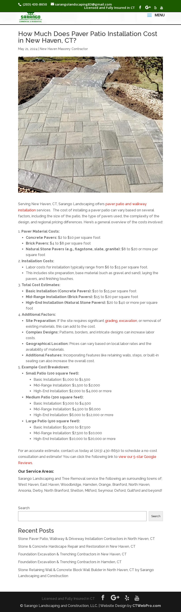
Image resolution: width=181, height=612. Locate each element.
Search (24, 508)
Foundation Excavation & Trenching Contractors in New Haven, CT (72, 554)
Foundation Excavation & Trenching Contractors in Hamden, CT (70, 562)
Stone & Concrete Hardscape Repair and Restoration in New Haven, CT (77, 546)
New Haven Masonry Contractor (64, 49)
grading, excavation (121, 321)
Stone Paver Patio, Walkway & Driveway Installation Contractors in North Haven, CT (86, 539)
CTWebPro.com (146, 606)
